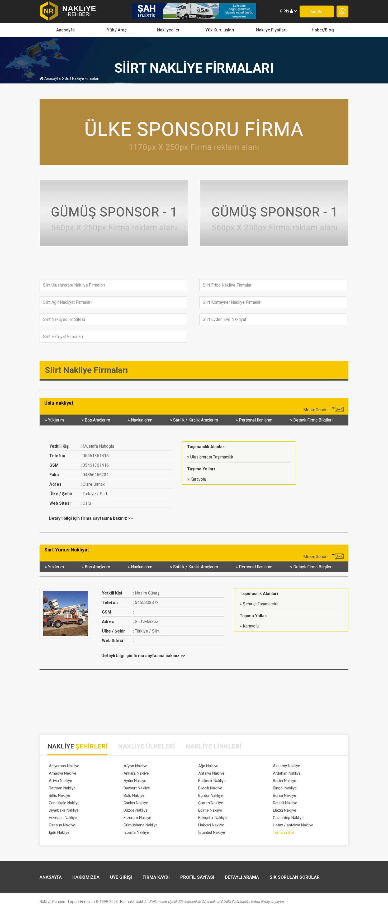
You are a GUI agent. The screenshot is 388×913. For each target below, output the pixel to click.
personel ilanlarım (255, 420)
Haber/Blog (323, 29)
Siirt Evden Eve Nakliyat (224, 319)
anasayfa (52, 78)
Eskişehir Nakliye (212, 817)
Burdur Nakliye (210, 795)
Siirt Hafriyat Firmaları (63, 336)
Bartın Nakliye (284, 780)
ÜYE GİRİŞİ (121, 877)
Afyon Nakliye (135, 766)
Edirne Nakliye (210, 810)
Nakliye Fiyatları (271, 29)
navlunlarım (141, 420)
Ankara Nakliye (136, 773)
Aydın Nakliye (135, 780)
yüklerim (56, 420)
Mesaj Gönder (316, 409)
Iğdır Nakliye (59, 832)
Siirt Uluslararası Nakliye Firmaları (74, 285)
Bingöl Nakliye (285, 788)
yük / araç (117, 29)
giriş (285, 11)
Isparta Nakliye (136, 832)
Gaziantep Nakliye (288, 817)
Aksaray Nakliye (286, 766)
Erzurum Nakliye (137, 817)
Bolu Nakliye (134, 795)
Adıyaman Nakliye (64, 766)
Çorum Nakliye (210, 802)
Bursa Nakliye (284, 795)
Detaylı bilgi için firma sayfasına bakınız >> (91, 518)
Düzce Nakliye (136, 810)
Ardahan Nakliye (287, 773)
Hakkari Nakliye (211, 825)
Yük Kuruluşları (219, 29)
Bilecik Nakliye (210, 788)
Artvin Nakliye (60, 780)
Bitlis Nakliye (59, 795)
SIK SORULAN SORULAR (294, 877)
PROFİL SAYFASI (197, 877)
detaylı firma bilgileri (313, 420)
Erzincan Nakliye (63, 817)
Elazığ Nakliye (284, 810)
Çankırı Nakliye (136, 802)
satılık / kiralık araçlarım (195, 420)
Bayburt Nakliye (137, 788)
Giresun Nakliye (62, 825)
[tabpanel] (194, 800)
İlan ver (317, 11)
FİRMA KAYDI (156, 877)
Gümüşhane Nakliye (141, 825)
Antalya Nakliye (211, 773)
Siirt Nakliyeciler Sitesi (64, 319)
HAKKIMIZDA (86, 877)
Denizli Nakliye (285, 802)
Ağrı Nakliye (208, 766)
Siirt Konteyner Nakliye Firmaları (232, 302)
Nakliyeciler (168, 29)
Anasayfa (65, 29)
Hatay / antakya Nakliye (293, 825)
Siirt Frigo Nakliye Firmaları (227, 285)
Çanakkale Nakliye (64, 802)
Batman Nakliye (62, 788)
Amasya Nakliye (62, 773)
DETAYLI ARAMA (242, 877)
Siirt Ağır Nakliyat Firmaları (67, 302)
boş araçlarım (97, 420)
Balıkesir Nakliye (212, 780)
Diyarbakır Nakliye (64, 810)
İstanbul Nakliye (211, 832)
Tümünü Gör (283, 832)
